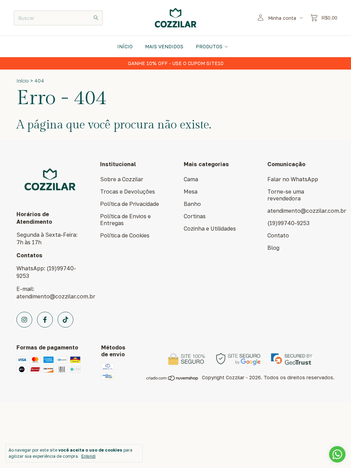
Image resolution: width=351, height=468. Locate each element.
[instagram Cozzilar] (24, 320)
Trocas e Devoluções (127, 191)
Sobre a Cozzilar (121, 179)
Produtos (209, 46)
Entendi (88, 456)
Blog (273, 247)
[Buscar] (96, 18)
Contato (278, 235)
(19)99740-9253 (288, 223)
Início (125, 46)
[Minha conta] (260, 18)
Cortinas (195, 216)
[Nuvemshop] (172, 379)
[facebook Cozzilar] (45, 320)
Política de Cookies (124, 235)
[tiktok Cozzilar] (65, 320)
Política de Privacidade (129, 203)
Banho (192, 203)
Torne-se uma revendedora (285, 195)
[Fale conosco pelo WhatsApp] (337, 454)
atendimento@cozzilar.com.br (306, 210)
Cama (191, 179)
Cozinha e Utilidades (210, 228)
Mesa (190, 191)
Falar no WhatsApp (292, 179)
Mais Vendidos (164, 46)
